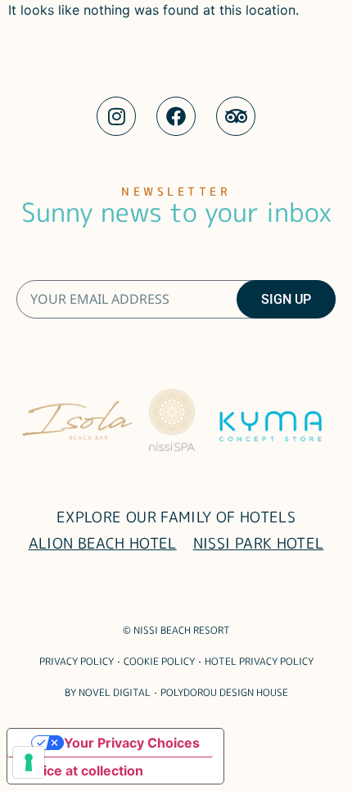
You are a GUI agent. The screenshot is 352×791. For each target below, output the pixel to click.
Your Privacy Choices (132, 742)
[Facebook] (176, 116)
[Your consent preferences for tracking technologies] (28, 762)
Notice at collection (81, 770)
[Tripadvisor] (235, 116)
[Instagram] (116, 116)
